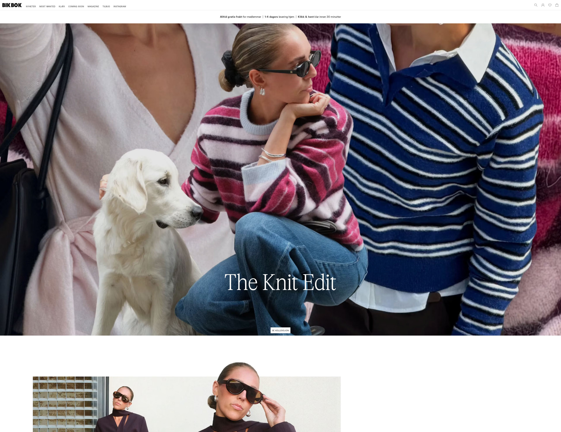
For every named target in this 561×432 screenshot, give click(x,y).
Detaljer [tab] (280, 191)
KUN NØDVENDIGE (239, 238)
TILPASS (279, 238)
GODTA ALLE (321, 238)
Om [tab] (323, 191)
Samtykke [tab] (237, 191)
